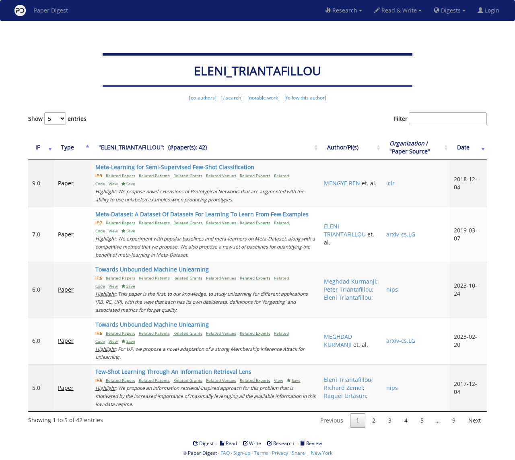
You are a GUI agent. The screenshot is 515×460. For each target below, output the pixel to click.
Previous (331, 420)
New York (321, 453)
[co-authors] (202, 97)
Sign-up (241, 453)
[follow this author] (305, 97)
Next (474, 420)
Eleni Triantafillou (347, 297)
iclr (390, 183)
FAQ (225, 453)
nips (392, 289)
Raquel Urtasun (345, 396)
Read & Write (399, 10)
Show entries (57, 118)
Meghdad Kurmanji (350, 281)
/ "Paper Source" (409, 147)
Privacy (280, 453)
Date (463, 147)
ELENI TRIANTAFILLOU (345, 230)
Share (298, 453)
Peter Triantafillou (348, 289)
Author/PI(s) (342, 147)
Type (67, 147)
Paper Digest (51, 10)
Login (493, 10)
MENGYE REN (342, 183)
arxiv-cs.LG (400, 234)
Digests (450, 10)
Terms (261, 453)
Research (345, 10)
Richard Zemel (343, 388)
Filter (401, 118)
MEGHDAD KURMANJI (338, 340)
